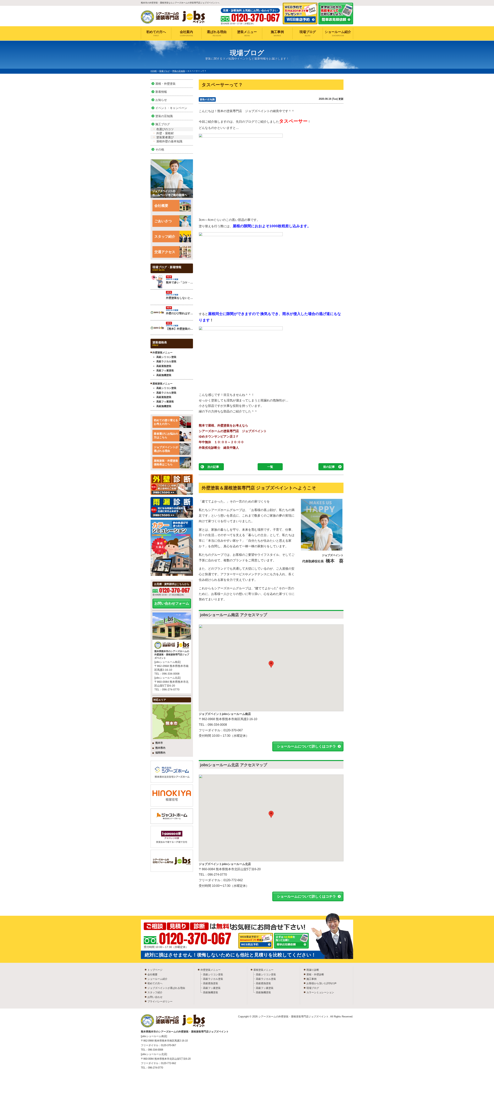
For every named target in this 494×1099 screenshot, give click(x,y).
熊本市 (159, 742)
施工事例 (277, 33)
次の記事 (213, 466)
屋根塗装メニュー (263, 969)
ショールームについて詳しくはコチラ (306, 746)
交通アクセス (164, 252)
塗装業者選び (165, 137)
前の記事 (329, 466)
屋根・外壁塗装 (165, 83)
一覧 (270, 466)
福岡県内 (160, 752)
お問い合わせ (154, 997)
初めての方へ (156, 33)
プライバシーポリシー (160, 1001)
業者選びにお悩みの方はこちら (166, 435)
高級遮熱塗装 (163, 366)
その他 (159, 149)
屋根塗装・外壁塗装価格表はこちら (166, 462)
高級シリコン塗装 (166, 357)
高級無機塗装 (163, 375)
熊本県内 (160, 747)
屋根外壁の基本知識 (169, 141)
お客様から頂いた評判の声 (321, 983)
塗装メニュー (247, 33)
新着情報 (161, 91)
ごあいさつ (163, 221)
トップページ (154, 969)
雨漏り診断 (312, 969)
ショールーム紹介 (338, 33)
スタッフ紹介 (164, 236)
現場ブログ (307, 33)
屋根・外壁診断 (315, 974)
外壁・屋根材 (165, 133)
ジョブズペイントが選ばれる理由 (166, 449)
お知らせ (161, 99)
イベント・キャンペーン (171, 108)
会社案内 (186, 33)
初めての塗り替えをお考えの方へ (166, 422)
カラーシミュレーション (320, 992)
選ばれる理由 (217, 33)
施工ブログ (162, 124)
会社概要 (161, 206)
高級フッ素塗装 (165, 370)
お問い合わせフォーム (171, 603)
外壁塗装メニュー (210, 969)
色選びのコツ (165, 129)
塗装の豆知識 (207, 99)
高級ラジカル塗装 (166, 361)
